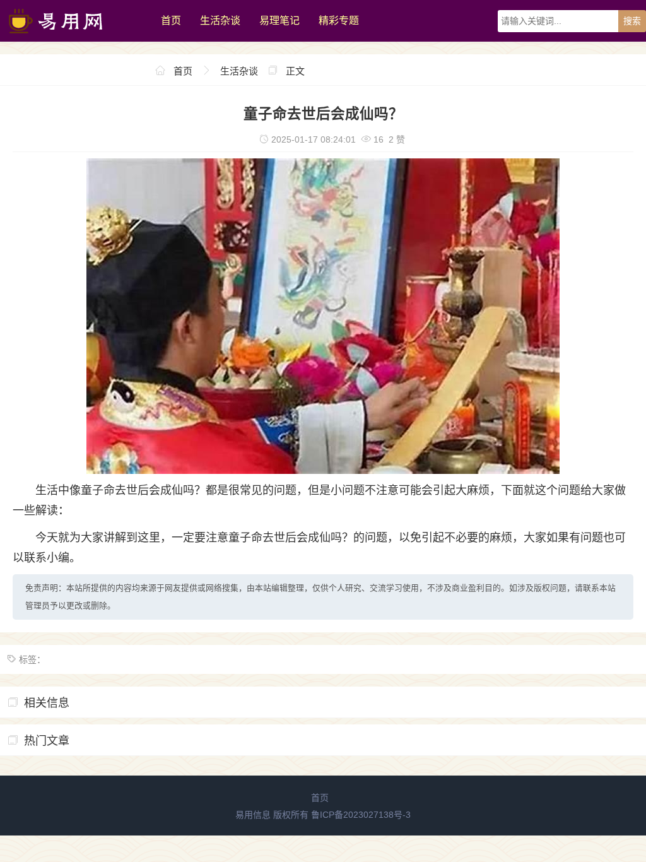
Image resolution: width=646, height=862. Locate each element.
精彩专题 (339, 20)
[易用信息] (74, 38)
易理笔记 (279, 20)
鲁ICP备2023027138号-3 (361, 815)
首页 (171, 20)
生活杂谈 (220, 20)
